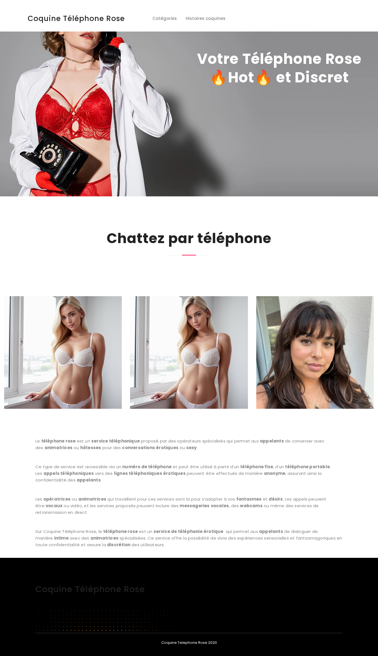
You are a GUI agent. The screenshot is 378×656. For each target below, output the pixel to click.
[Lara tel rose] (63, 352)
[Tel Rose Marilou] (189, 352)
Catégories (164, 18)
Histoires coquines (206, 18)
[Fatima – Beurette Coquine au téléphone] (315, 352)
